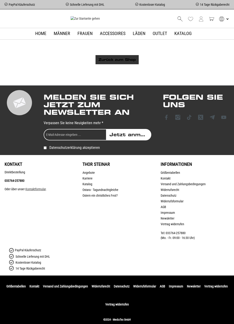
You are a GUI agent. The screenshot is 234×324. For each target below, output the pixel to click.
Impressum (168, 212)
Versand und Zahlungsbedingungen (183, 184)
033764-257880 (14, 180)
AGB (163, 207)
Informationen (176, 164)
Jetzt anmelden (130, 134)
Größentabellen (170, 172)
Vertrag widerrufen (172, 224)
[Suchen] (180, 19)
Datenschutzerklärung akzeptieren (74, 147)
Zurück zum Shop (117, 60)
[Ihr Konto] (201, 19)
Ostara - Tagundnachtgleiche (100, 190)
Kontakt (165, 178)
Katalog (87, 184)
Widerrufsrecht (170, 190)
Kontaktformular (35, 189)
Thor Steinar (96, 164)
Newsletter (167, 218)
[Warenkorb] (211, 19)
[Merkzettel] (190, 19)
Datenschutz (168, 195)
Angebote (88, 172)
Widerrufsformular (172, 201)
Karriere (87, 178)
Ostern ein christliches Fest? (100, 195)
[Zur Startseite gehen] (85, 18)
